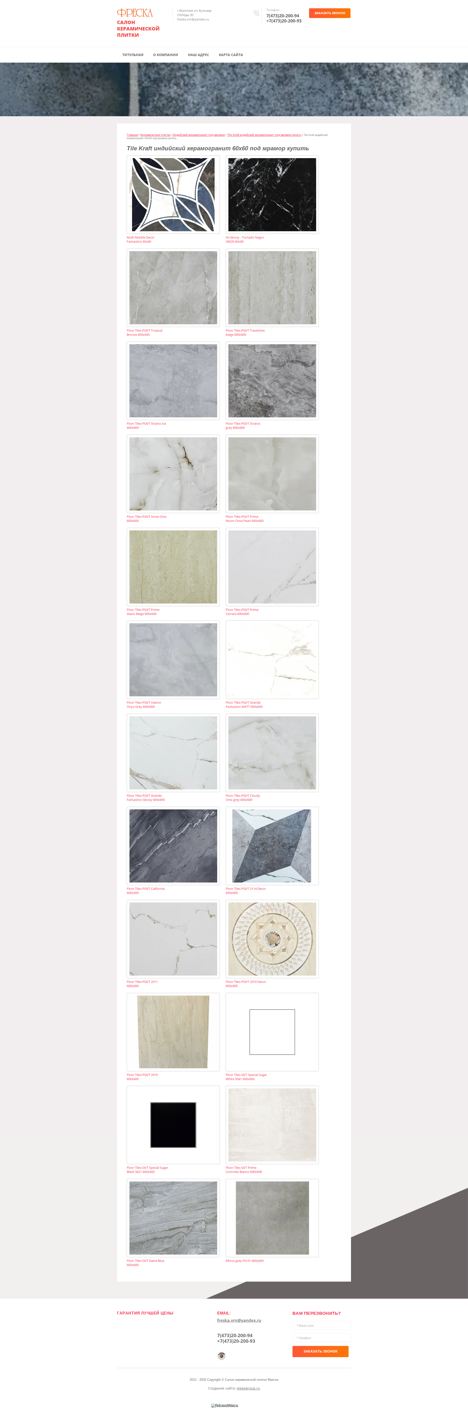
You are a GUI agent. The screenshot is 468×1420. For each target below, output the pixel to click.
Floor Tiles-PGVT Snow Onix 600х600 (146, 519)
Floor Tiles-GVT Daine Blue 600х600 (145, 1263)
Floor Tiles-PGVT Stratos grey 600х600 (243, 426)
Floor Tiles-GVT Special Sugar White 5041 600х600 (246, 1077)
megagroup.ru (248, 1388)
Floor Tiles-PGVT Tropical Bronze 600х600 (144, 332)
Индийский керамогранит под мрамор (199, 135)
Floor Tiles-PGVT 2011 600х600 (142, 984)
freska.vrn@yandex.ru (239, 1320)
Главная (132, 135)
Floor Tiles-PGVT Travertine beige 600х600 (245, 332)
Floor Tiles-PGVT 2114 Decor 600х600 (246, 891)
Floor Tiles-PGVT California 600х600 (146, 891)
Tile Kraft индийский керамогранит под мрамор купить (264, 135)
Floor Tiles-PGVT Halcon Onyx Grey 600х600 (144, 704)
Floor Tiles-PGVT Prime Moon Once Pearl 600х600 (244, 519)
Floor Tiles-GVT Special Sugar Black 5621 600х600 (147, 1170)
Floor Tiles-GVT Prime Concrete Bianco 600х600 (244, 1170)
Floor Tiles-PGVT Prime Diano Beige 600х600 (143, 612)
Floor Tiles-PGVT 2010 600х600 (142, 1077)
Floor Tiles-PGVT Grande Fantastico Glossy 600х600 (146, 798)
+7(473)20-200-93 (284, 21)
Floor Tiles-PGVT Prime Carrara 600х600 (242, 612)
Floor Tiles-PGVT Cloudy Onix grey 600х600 (243, 798)
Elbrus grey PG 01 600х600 (244, 1261)
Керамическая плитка (155, 135)
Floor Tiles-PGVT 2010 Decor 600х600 (246, 984)
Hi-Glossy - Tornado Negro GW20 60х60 (245, 239)
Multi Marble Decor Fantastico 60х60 (141, 239)
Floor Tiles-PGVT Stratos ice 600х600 (146, 426)
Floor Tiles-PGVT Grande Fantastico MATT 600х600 (244, 704)
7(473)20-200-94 (282, 16)
